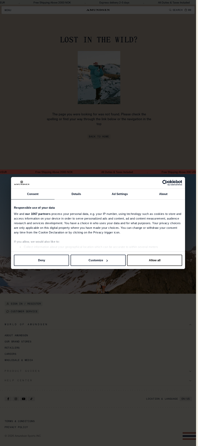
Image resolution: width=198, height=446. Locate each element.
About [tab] (163, 194)
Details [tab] (76, 194)
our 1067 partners (38, 213)
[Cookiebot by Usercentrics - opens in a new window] (165, 183)
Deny (41, 260)
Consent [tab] (33, 194)
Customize (96, 260)
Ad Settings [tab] (120, 194)
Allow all (154, 260)
